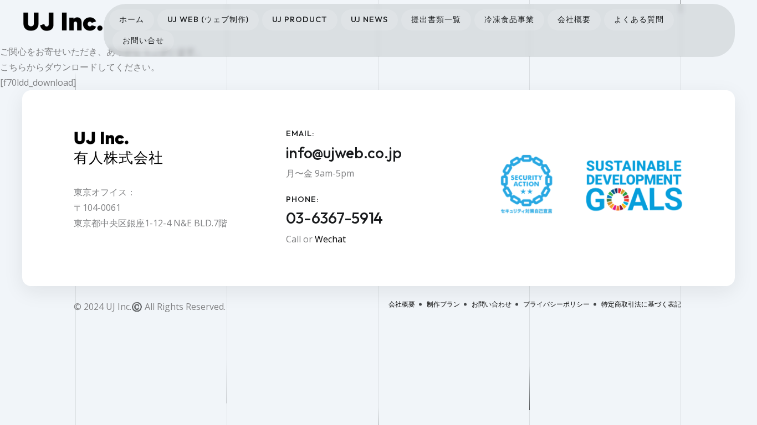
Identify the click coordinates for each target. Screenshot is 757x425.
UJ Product (300, 19)
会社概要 (574, 19)
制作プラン (443, 304)
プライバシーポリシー (556, 304)
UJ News (369, 19)
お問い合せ (143, 40)
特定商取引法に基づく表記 (641, 304)
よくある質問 (639, 19)
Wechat (330, 239)
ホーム (131, 19)
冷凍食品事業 (509, 19)
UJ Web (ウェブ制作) (208, 19)
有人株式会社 (118, 157)
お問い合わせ (492, 304)
